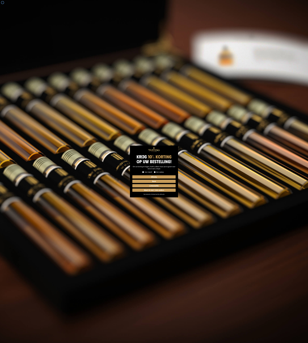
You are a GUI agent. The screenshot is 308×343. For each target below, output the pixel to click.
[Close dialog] (2, 2)
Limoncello (154, 186)
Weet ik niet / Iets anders (154, 190)
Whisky (154, 177)
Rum (154, 181)
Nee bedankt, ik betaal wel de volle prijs (154, 194)
